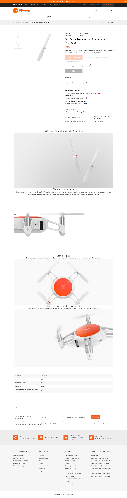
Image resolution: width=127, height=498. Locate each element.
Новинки (109, 17)
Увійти (85, 4)
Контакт (44, 4)
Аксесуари (89, 17)
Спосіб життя (68, 17)
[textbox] (104, 10)
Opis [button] (103, 22)
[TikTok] (21, 5)
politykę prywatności (36, 424)
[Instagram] (16, 5)
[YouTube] (18, 5)
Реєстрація (93, 4)
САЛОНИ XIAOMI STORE (55, 4)
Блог (26, 4)
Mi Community (34, 4)
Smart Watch (58, 17)
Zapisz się (95, 417)
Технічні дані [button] (111, 22)
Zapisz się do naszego (23, 417)
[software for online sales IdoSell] (63, 494)
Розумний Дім (48, 17)
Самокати (38, 17)
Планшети (28, 17)
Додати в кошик (74, 57)
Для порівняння (89, 57)
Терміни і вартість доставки (103, 57)
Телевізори (99, 17)
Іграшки (26, 22)
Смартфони (18, 17)
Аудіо (78, 17)
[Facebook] (14, 5)
